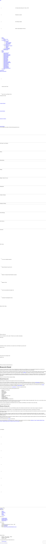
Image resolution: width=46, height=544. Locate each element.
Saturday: (3, 537)
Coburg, (35, 420)
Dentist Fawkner (6, 57)
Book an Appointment (3, 71)
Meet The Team (6, 39)
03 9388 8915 (2, 70)
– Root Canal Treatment (8, 45)
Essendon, (38, 420)
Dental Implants (6, 49)
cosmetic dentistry (19, 385)
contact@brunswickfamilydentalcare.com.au (10, 526)
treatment (24, 372)
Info (0, 0)
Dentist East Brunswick (7, 54)
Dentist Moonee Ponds (7, 61)
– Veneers (6, 41)
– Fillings (6, 47)
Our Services (3, 512)
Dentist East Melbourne (7, 55)
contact (9, 418)
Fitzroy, (43, 420)
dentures (43, 384)
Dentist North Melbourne (7, 62)
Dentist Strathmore (6, 66)
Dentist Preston (6, 65)
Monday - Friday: (4, 536)
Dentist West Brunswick (7, 68)
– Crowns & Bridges (8, 42)
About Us (3, 38)
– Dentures (6, 46)
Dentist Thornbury (6, 67)
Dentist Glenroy (6, 59)
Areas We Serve (4, 541)
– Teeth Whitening (8, 43)
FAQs (3, 50)
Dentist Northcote (6, 63)
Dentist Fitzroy (6, 58)
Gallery (3, 51)
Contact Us (3, 515)
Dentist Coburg (6, 53)
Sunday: (3, 538)
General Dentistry (6, 44)
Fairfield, (41, 420)
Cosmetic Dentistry (6, 40)
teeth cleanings (37, 382)
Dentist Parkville (6, 64)
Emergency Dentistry (5, 519)
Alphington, (32, 420)
